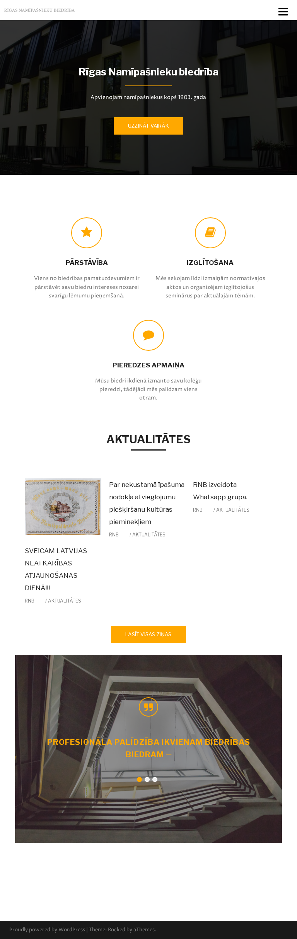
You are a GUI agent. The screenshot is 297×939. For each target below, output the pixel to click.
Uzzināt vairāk (148, 126)
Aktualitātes (64, 601)
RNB (29, 601)
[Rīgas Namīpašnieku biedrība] (39, 10)
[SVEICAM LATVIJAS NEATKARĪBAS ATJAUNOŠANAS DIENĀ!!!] (63, 506)
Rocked (116, 929)
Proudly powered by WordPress (47, 929)
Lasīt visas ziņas (148, 634)
